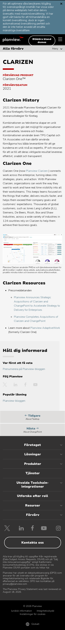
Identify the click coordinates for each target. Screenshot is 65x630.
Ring (12, 625)
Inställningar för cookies (32, 614)
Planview (13, 39)
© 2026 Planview (32, 606)
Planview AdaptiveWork (45, 328)
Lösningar (32, 454)
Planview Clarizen (37, 171)
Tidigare (33, 418)
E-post (32, 625)
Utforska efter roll (32, 496)
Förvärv (32, 515)
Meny (55, 49)
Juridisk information (21, 610)
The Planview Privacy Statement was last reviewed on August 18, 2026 (32, 590)
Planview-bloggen (14, 401)
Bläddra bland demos (41, 40)
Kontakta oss (32, 542)
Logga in (52, 625)
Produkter (32, 464)
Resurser (32, 505)
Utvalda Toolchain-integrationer (32, 485)
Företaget (32, 445)
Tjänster (32, 473)
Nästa (32, 430)
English (16, 5)
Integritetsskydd (45, 610)
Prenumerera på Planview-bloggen (24, 369)
